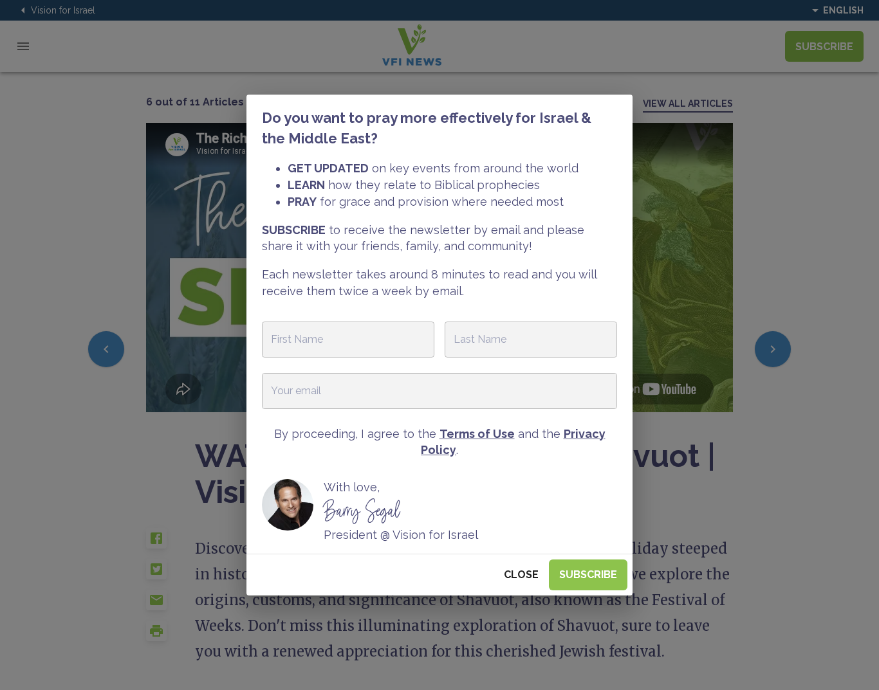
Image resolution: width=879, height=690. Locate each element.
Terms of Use (477, 433)
